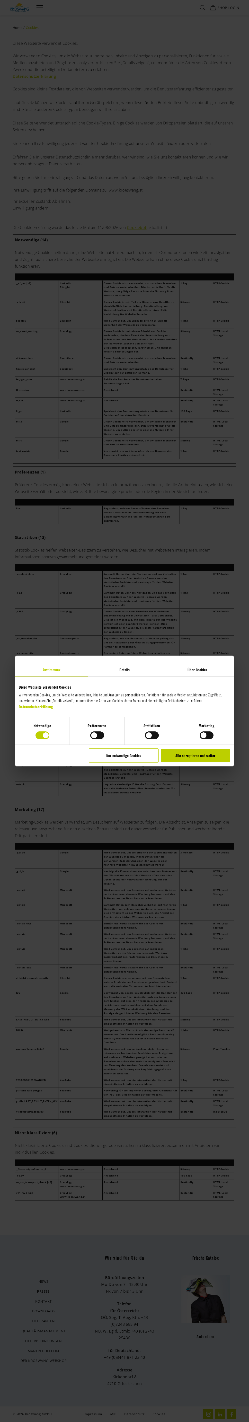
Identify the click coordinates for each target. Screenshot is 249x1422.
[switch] (97, 735)
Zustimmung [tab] (51, 669)
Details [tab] (124, 669)
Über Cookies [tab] (197, 669)
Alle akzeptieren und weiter (195, 755)
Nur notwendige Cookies (123, 755)
